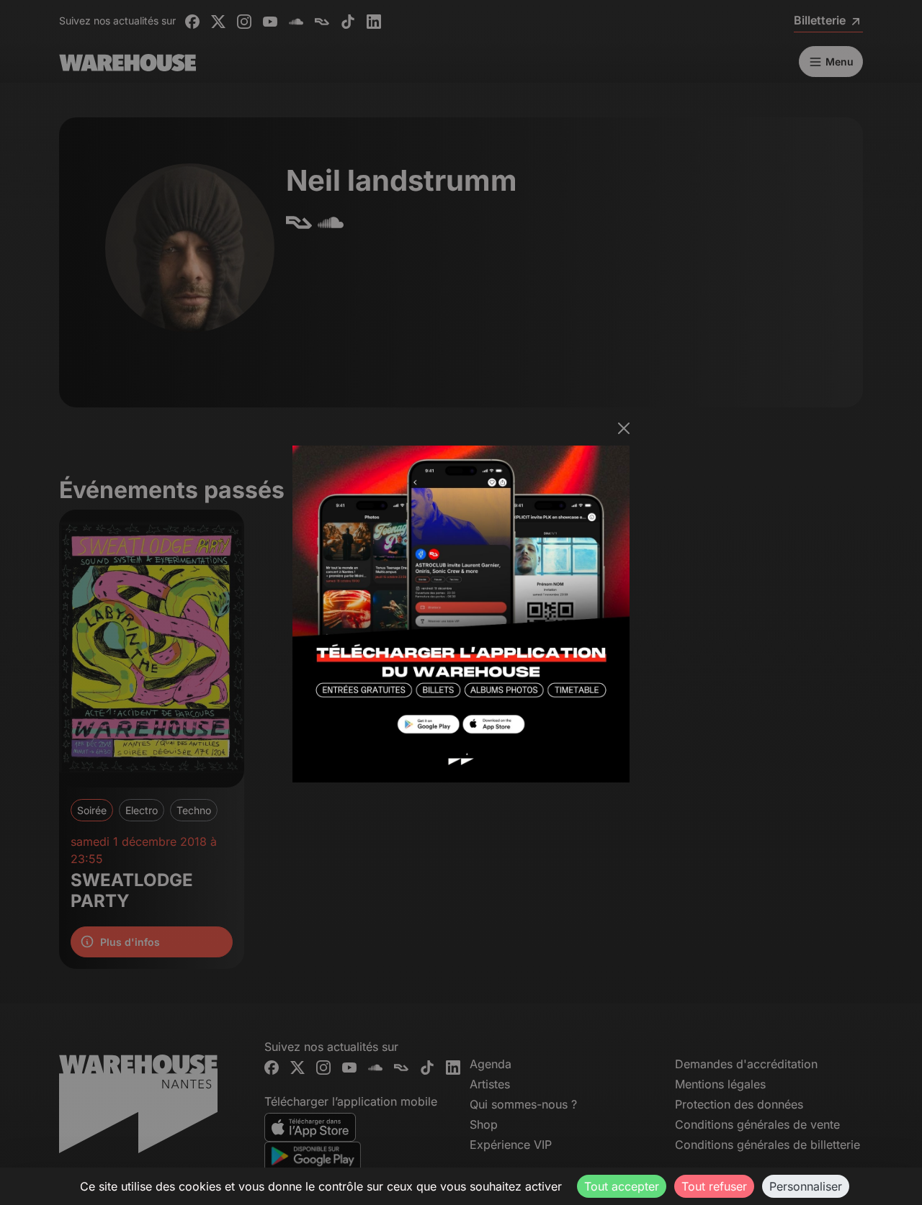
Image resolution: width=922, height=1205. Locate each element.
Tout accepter (621, 1186)
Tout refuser (714, 1186)
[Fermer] (623, 428)
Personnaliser (805, 1186)
